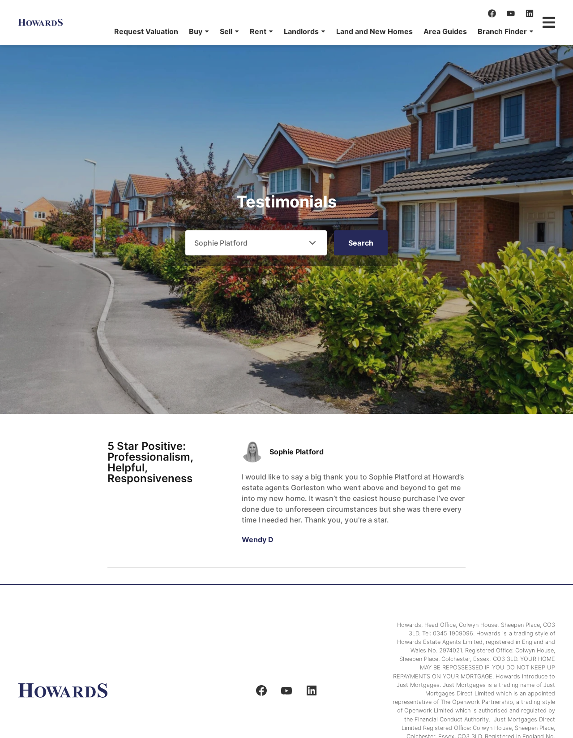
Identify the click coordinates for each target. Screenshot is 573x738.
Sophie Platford (296, 451)
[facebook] (492, 13)
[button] (199, 31)
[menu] (321, 31)
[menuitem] (146, 31)
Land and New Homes (374, 31)
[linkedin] (530, 13)
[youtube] (511, 13)
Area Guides (445, 31)
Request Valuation (146, 31)
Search (360, 242)
